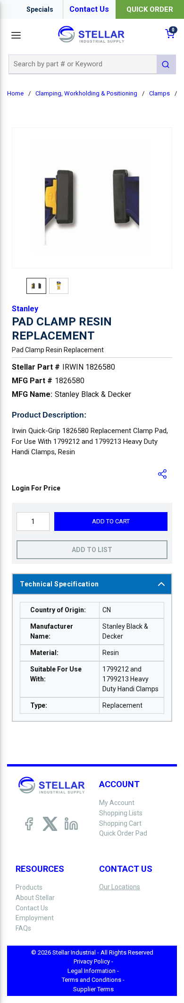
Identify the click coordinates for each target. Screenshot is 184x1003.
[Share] (162, 474)
